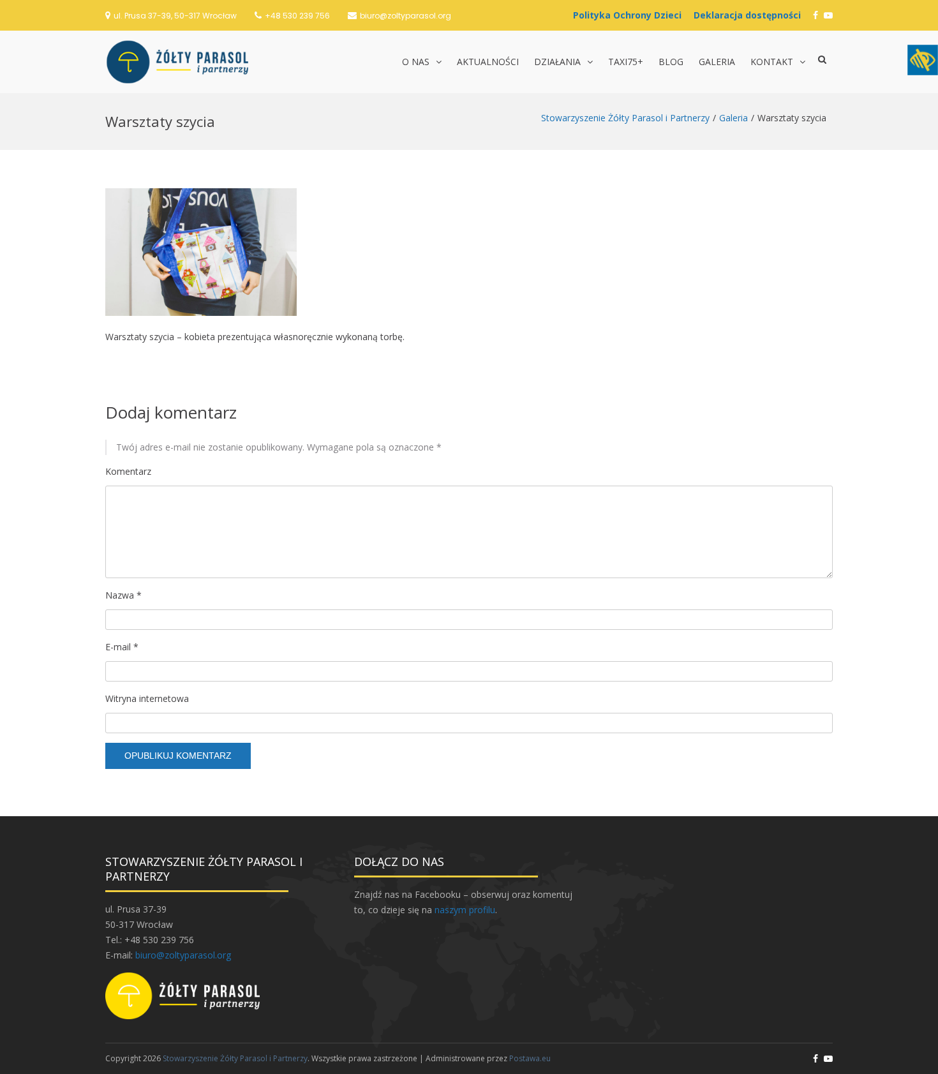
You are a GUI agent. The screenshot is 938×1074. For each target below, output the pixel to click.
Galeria (717, 62)
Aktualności (488, 62)
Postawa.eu (530, 1058)
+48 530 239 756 (297, 15)
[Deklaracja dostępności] (750, 15)
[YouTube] (828, 15)
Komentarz (128, 471)
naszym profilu (465, 910)
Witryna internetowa (147, 698)
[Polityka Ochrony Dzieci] (630, 15)
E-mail (121, 647)
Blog (671, 62)
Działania (557, 62)
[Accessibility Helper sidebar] (922, 60)
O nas (415, 62)
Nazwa (123, 595)
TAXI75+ (625, 62)
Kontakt (771, 62)
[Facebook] (815, 15)
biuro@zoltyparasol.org (405, 15)
